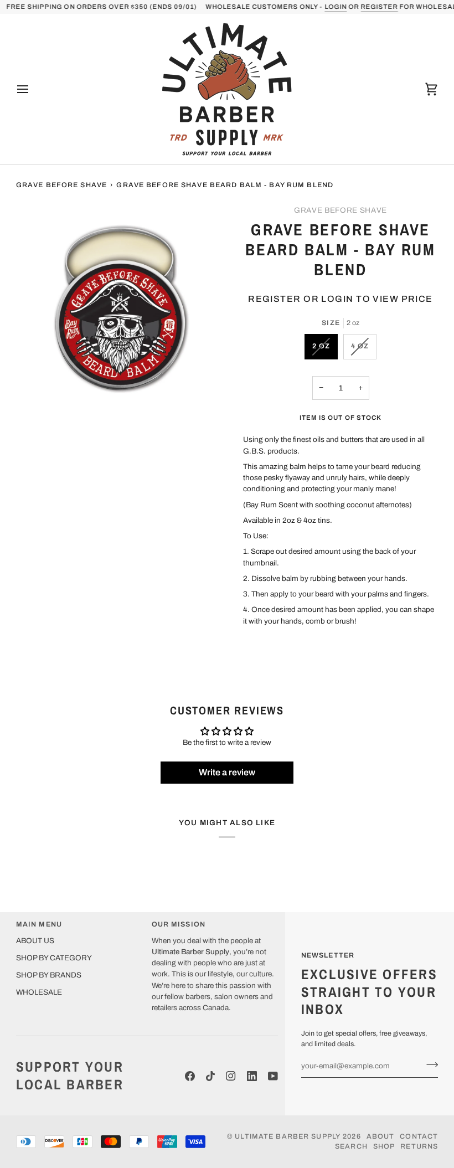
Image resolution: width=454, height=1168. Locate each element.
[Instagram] (231, 1076)
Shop (384, 1146)
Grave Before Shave (61, 185)
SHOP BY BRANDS (48, 975)
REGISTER (379, 6)
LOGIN (335, 6)
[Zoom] (37, 395)
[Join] (429, 1064)
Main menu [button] (39, 924)
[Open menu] (32, 89)
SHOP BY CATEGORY (54, 958)
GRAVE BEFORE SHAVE (340, 210)
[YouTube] (273, 1076)
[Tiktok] (210, 1076)
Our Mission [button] (178, 924)
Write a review (227, 772)
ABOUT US (35, 941)
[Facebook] (190, 1076)
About (381, 1136)
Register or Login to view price (340, 298)
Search (351, 1146)
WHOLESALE (39, 992)
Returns (419, 1146)
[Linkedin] (252, 1076)
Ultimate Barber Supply (288, 1136)
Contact (419, 1136)
